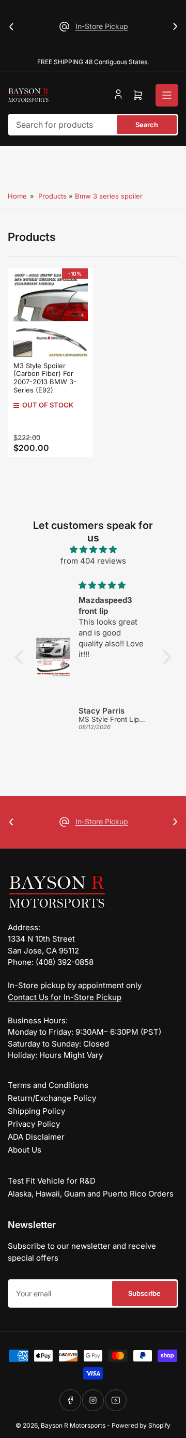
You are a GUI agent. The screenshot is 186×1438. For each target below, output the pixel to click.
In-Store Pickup (101, 26)
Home (17, 196)
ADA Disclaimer (36, 1137)
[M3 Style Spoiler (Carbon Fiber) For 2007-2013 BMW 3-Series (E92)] (50, 314)
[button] (21, 657)
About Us (24, 1150)
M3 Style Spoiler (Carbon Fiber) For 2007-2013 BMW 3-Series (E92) (44, 377)
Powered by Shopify (141, 1425)
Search (146, 124)
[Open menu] (167, 95)
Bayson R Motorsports (73, 1425)
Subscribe (144, 1293)
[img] (93, 550)
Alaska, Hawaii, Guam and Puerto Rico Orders (91, 1194)
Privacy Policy (34, 1124)
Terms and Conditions (48, 1085)
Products (52, 196)
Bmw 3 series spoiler (109, 196)
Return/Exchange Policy (52, 1098)
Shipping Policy (36, 1111)
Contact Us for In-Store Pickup (64, 997)
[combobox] (93, 124)
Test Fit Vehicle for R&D (52, 1181)
